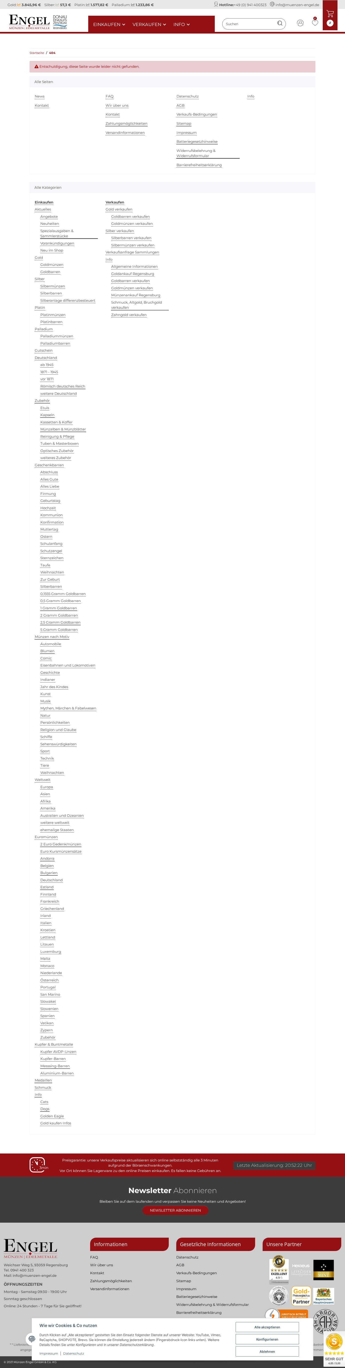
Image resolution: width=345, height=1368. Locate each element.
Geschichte (50, 672)
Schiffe (46, 737)
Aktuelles (43, 209)
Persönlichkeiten (55, 722)
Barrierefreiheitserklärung (199, 165)
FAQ (110, 96)
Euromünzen (46, 837)
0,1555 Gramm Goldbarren (63, 594)
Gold (39, 257)
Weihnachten (52, 572)
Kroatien (47, 930)
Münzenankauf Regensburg (135, 295)
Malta (45, 958)
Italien (45, 923)
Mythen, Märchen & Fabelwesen (68, 708)
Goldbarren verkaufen (130, 216)
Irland (45, 915)
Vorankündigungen (57, 243)
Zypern (46, 1030)
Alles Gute (49, 479)
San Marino (50, 994)
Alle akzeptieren (267, 1327)
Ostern (46, 536)
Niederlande (51, 973)
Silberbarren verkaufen (131, 238)
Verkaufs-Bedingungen (196, 114)
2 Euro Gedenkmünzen (60, 844)
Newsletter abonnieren (175, 1210)
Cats (44, 1102)
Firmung (48, 493)
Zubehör (42, 400)
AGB (180, 105)
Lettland (47, 937)
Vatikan (47, 1023)
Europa (46, 787)
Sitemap (183, 123)
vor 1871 (47, 379)
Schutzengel (51, 551)
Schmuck (43, 1087)
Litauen (47, 944)
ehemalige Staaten (57, 830)
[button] (300, 24)
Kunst (45, 694)
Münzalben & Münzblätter (63, 429)
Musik (45, 701)
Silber (40, 279)
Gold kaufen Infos (55, 1123)
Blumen (47, 651)
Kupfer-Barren (53, 1058)
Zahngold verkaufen (129, 315)
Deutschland (46, 357)
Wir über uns (117, 105)
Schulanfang (51, 543)
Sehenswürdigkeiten (58, 744)
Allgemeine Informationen (134, 266)
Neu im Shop (51, 250)
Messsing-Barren (55, 1066)
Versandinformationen (125, 132)
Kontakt (42, 105)
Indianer (47, 679)
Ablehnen (267, 1351)
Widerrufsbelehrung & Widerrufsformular (195, 153)
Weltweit (42, 779)
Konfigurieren (267, 1339)
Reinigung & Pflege (57, 436)
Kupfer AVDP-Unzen (58, 1051)
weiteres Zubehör (55, 458)
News (39, 96)
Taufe (45, 565)
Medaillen (43, 1080)
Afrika (45, 801)
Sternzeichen (51, 558)
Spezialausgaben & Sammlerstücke (56, 233)
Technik (47, 758)
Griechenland (52, 908)
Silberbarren (51, 293)
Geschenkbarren (49, 465)
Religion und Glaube (58, 729)
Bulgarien (49, 873)
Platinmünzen (52, 315)
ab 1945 (46, 364)
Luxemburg (50, 951)
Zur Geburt (50, 579)
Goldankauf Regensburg (132, 273)
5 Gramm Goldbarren (59, 629)
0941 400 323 (22, 1270)
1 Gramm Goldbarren (58, 608)
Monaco (47, 966)
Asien (45, 794)
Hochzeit (48, 508)
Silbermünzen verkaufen (132, 245)
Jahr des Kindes (54, 687)
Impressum (48, 1353)
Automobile (50, 644)
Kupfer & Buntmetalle (54, 1044)
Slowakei (48, 1001)
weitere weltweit (54, 822)
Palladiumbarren (55, 343)
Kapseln (47, 415)
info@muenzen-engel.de (297, 5)
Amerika (47, 808)
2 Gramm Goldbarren (59, 615)
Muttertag (49, 529)
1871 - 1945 (49, 372)
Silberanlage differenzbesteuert (67, 300)
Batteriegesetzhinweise (197, 141)
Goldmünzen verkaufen (132, 223)
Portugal (48, 987)
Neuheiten (49, 223)
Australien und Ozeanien (62, 815)
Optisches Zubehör (57, 450)
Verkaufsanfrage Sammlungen (132, 252)
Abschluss (49, 472)
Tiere (44, 765)
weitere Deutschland (58, 393)
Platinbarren (51, 322)
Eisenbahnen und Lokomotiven (67, 665)
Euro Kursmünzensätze (60, 851)
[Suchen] (280, 23)
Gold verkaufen (119, 209)
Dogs (44, 1109)
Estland (47, 887)
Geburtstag (50, 500)
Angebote (49, 216)
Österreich (49, 980)
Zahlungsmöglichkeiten (126, 123)
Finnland (48, 894)
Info (250, 96)
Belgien (47, 865)
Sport (45, 751)
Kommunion (51, 515)
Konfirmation (52, 522)
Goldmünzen (51, 264)
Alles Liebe (49, 486)
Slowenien (49, 1008)
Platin (40, 307)
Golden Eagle (52, 1116)
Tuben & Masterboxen (59, 443)
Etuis (44, 408)
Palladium (44, 329)
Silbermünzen (52, 286)
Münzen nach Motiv (52, 636)
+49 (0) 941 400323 (250, 5)
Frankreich (49, 901)
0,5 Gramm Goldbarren (60, 601)
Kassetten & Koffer (56, 422)
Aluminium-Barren (57, 1073)
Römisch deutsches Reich (62, 386)
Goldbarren (50, 272)
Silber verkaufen (120, 231)
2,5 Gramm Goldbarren (60, 622)
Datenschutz (73, 1353)
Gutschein (44, 350)
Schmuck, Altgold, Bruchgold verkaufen (136, 305)
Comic (46, 658)
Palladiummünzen (56, 336)
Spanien (47, 1016)
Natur (45, 715)
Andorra (47, 858)
